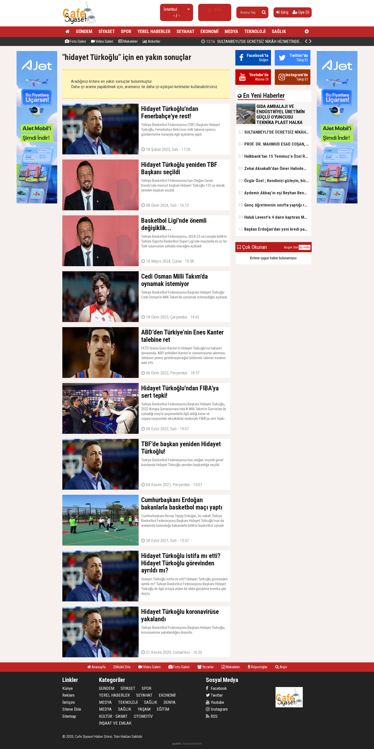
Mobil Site (123, 667)
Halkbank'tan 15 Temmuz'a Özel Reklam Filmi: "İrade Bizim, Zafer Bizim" (274, 156)
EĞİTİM (163, 709)
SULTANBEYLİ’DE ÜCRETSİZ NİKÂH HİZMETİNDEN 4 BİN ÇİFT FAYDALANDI (274, 41)
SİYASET (106, 31)
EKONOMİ (209, 31)
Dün (295, 247)
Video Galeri (104, 41)
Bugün (288, 247)
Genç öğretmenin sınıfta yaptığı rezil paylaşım (274, 205)
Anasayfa (98, 667)
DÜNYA (170, 702)
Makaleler (130, 41)
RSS (214, 716)
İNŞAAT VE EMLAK (115, 723)
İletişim (68, 702)
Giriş (284, 12)
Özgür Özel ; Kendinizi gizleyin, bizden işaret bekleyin (274, 180)
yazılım (176, 743)
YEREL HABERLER (153, 31)
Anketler (153, 41)
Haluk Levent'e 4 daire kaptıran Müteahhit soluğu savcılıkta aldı (274, 217)
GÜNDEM (84, 31)
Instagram (219, 709)
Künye (67, 688)
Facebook (218, 688)
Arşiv (283, 667)
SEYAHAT (185, 31)
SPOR (126, 31)
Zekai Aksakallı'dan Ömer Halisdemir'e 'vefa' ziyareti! (274, 168)
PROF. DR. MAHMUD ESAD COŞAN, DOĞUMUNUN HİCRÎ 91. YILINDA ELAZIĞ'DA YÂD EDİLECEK (274, 144)
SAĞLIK (279, 31)
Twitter (216, 695)
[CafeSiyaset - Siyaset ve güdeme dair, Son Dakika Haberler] (79, 24)
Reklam (68, 695)
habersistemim (192, 743)
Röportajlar (258, 667)
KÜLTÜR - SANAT (113, 716)
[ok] (264, 12)
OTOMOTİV (143, 716)
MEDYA (231, 31)
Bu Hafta (304, 247)
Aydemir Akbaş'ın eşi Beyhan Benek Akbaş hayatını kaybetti (274, 193)
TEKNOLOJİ (255, 31)
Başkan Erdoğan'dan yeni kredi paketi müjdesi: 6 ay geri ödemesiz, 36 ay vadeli (274, 229)
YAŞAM (144, 709)
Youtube (217, 702)
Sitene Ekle (71, 709)
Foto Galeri (77, 41)
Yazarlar (208, 667)
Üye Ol (303, 12)
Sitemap (69, 716)
